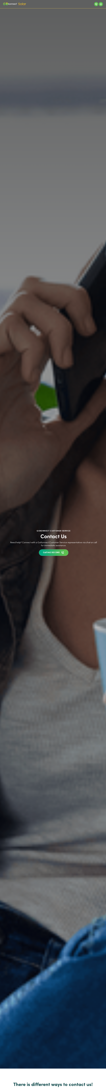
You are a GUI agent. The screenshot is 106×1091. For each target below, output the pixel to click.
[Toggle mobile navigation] (101, 4)
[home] (14, 4)
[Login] (96, 4)
